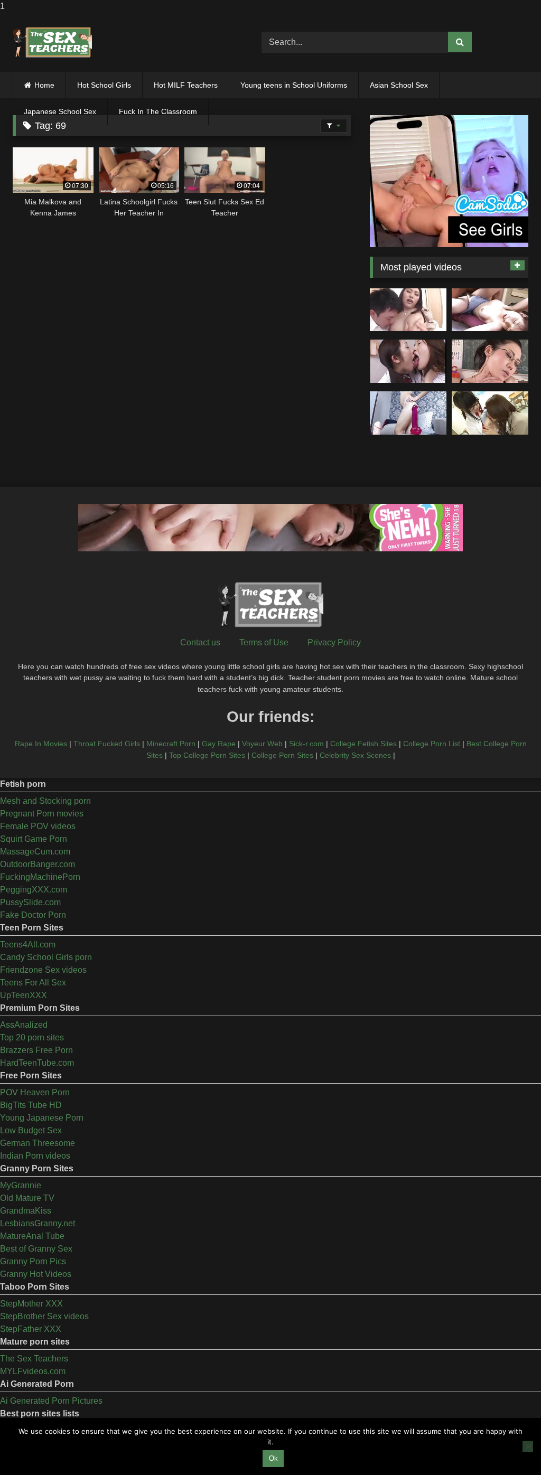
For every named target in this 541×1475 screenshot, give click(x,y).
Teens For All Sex (33, 982)
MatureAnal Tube (32, 1236)
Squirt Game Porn (33, 838)
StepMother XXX (31, 1303)
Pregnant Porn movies (41, 813)
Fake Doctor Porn (33, 914)
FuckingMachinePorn (40, 876)
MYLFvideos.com (33, 1371)
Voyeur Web (262, 743)
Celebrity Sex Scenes (355, 755)
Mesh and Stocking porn (45, 800)
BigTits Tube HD (31, 1105)
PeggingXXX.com (33, 889)
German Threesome (37, 1143)
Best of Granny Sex (36, 1248)
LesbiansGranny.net (37, 1223)
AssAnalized (24, 1024)
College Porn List (431, 743)
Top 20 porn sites (32, 1037)
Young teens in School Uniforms (293, 85)
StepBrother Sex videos (44, 1316)
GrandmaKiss (25, 1210)
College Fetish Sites (363, 743)
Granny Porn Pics (33, 1261)
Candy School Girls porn (46, 957)
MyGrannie (20, 1185)
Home (44, 85)
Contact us (200, 642)
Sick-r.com (306, 743)
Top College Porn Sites (207, 755)
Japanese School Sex (60, 111)
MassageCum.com (35, 851)
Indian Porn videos (35, 1155)
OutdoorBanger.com (37, 864)
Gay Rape (219, 743)
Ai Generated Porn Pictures (51, 1400)
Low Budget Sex (31, 1130)
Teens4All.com (27, 944)
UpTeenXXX (23, 995)
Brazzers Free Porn (36, 1050)
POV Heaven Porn (35, 1092)
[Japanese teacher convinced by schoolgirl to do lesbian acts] (490, 413)
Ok (273, 1458)
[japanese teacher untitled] (408, 310)
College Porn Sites (282, 755)
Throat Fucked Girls (106, 743)
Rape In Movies (41, 743)
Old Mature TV (27, 1198)
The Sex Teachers (34, 1358)
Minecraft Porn (170, 743)
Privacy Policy (334, 642)
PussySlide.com (30, 902)
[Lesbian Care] (408, 361)
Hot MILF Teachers (186, 85)
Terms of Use (263, 642)
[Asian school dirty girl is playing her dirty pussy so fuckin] (408, 413)
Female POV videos (38, 826)
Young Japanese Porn (41, 1117)
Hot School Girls (104, 85)
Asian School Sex (399, 85)
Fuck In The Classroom (158, 111)
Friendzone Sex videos (43, 969)
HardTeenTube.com (37, 1062)
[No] (528, 1446)
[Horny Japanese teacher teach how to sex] (490, 361)
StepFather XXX (30, 1328)
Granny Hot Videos (35, 1274)
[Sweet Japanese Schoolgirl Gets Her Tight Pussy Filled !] (490, 310)
